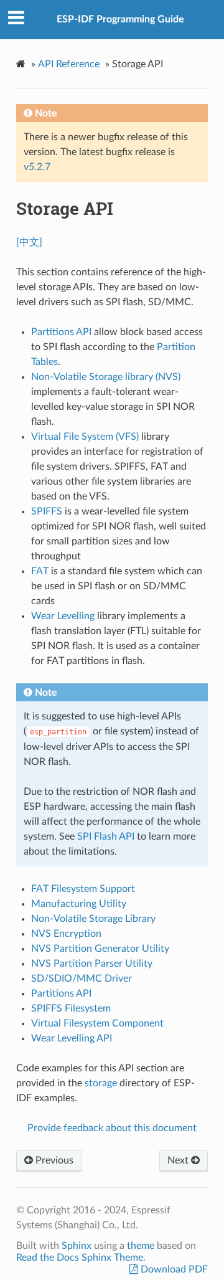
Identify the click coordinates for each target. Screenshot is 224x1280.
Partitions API (61, 993)
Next (179, 1160)
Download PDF (173, 1269)
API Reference (69, 64)
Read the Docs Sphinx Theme (79, 1258)
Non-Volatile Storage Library (93, 919)
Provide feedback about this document (112, 1128)
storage (101, 1083)
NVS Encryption (66, 934)
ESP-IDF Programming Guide (120, 19)
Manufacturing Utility (78, 904)
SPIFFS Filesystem (71, 1008)
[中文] (29, 242)
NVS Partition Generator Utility (100, 949)
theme (140, 1246)
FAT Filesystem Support (83, 889)
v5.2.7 (37, 167)
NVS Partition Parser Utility (91, 964)
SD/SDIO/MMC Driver (81, 979)
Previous (53, 1160)
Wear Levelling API (71, 1038)
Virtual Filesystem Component (97, 1023)
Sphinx (76, 1246)
